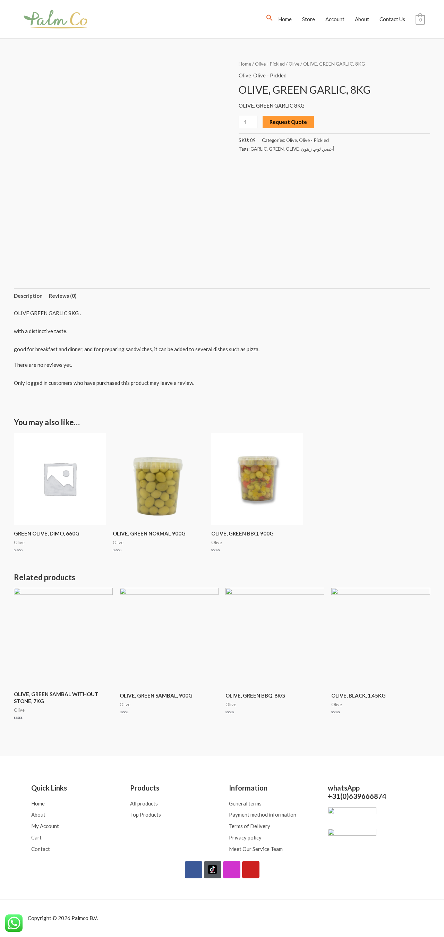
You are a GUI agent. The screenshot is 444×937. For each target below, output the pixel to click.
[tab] (28, 295)
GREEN (276, 149)
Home (285, 19)
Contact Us (392, 19)
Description (28, 296)
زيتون (306, 149)
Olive (294, 64)
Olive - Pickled (270, 64)
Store (308, 19)
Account (334, 19)
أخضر (328, 149)
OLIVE (292, 149)
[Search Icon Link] (269, 19)
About (362, 19)
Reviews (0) (63, 296)
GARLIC (258, 149)
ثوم (317, 149)
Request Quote (288, 122)
